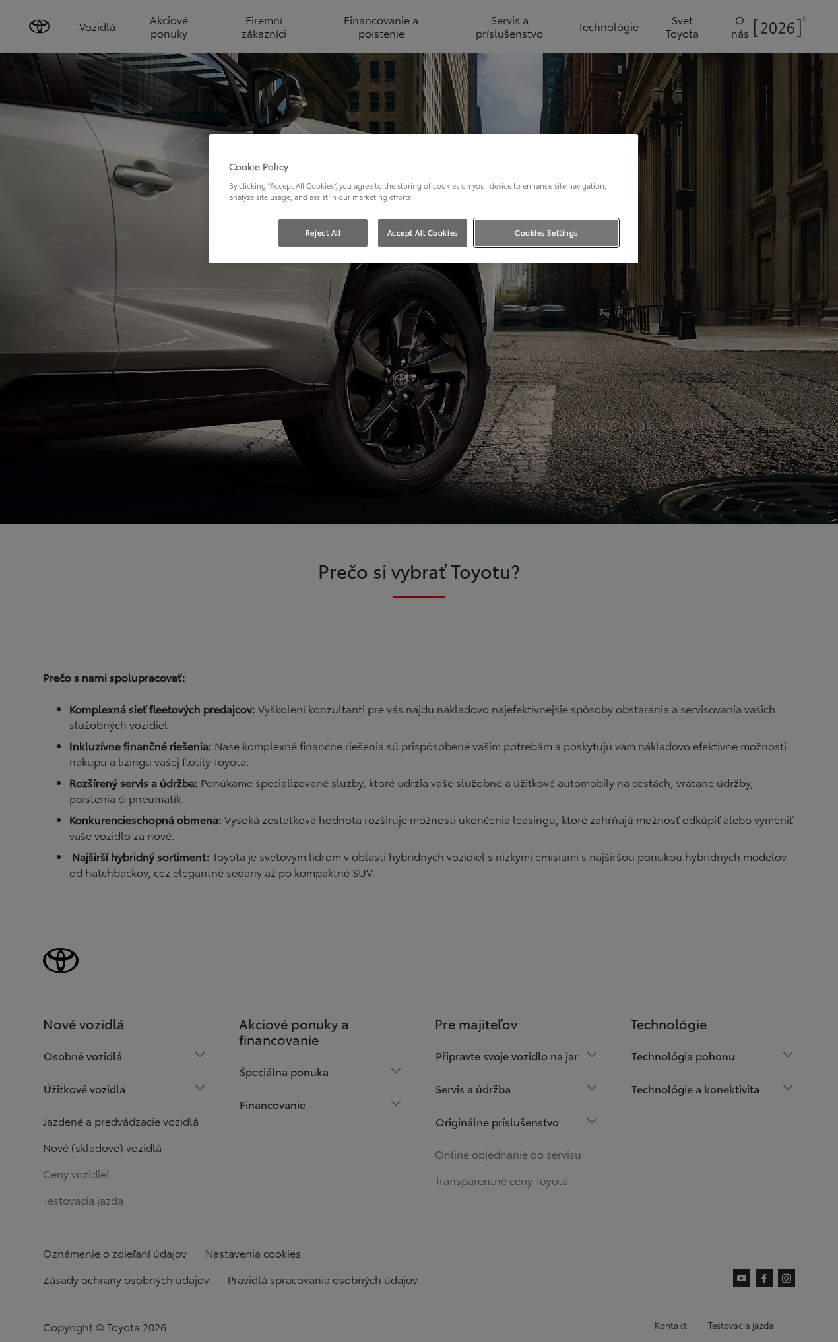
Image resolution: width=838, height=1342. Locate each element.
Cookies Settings (546, 232)
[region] (423, 198)
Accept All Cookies (422, 232)
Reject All (323, 232)
